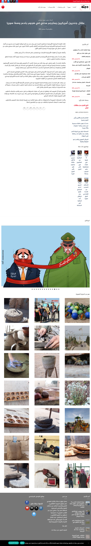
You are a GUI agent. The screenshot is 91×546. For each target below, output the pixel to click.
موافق (22, 543)
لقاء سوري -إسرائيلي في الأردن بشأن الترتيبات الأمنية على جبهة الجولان (81, 65)
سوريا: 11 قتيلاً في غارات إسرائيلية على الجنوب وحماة (85, 164)
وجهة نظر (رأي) (42, 7)
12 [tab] (36, 289)
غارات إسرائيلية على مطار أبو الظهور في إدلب (78, 522)
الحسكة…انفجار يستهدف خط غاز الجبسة (79, 529)
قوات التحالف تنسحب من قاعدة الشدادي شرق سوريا (85, 191)
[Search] (3, 7)
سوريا (69, 7)
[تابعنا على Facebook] (17, 1)
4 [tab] (52, 289)
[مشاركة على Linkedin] (30, 108)
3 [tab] (54, 289)
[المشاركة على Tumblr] (27, 108)
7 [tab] (46, 289)
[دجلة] (84, 7)
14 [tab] (32, 289)
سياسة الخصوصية (13, 543)
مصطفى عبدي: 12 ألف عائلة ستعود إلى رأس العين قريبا (72, 164)
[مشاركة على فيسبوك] (43, 108)
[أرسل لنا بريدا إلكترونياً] (11, 1)
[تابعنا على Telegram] (2, 1)
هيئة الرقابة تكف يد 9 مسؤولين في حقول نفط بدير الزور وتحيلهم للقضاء (81, 53)
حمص (47, 20)
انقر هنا (64, 526)
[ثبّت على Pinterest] (34, 108)
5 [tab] (50, 289)
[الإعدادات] (89, 543)
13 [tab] (34, 289)
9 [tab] (42, 289)
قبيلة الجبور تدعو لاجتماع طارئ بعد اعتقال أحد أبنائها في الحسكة (79, 194)
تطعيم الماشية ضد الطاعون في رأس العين (79, 162)
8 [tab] (44, 289)
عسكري (40, 20)
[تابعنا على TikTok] (14, 1)
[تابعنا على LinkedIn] (8, 1)
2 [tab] (56, 289)
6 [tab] (48, 289)
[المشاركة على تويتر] (40, 108)
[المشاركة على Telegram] (24, 108)
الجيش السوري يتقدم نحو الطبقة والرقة (80, 140)
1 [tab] (58, 289)
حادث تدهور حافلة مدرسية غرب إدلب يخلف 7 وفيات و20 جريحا (80, 125)
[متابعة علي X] (36, 508)
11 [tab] (38, 289)
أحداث (74, 7)
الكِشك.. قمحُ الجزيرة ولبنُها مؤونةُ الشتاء (78, 536)
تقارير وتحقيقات (61, 7)
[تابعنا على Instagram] (41, 508)
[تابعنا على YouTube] (5, 1)
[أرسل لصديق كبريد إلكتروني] (37, 108)
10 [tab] (40, 289)
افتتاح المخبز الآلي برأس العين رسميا (81, 119)
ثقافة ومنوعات (51, 7)
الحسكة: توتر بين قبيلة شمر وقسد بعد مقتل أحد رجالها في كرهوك (79, 133)
